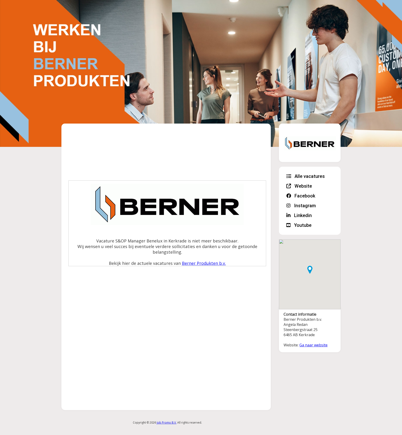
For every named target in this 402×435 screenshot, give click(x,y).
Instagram (304, 205)
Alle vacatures (309, 176)
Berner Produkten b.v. (204, 263)
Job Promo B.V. (167, 423)
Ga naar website (313, 345)
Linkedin (302, 215)
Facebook (304, 196)
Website (302, 186)
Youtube (302, 225)
